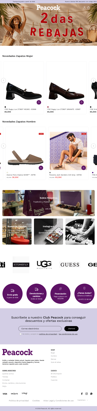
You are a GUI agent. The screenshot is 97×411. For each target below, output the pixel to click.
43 (60, 129)
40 (22, 64)
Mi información (56, 374)
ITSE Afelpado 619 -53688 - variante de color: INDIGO (39, 172)
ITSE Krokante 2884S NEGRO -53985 (53, 109)
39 (17, 64)
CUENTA (54, 370)
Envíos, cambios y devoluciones (14, 383)
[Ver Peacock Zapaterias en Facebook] (81, 393)
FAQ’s (4, 386)
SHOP (53, 350)
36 (2, 64)
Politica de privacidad (19, 400)
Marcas (53, 359)
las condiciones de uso (68, 334)
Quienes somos (8, 374)
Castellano (81, 400)
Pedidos (54, 377)
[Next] (93, 80)
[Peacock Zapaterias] (48, 7)
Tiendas (5, 377)
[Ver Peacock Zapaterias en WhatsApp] (91, 393)
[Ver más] (29, 102)
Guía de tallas (56, 362)
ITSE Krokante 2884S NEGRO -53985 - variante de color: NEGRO (39, 107)
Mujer (53, 353)
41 (27, 64)
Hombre (54, 356)
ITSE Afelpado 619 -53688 (49, 175)
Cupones (54, 380)
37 (7, 64)
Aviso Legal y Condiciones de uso (58, 400)
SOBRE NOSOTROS (9, 370)
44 (65, 129)
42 (15, 129)
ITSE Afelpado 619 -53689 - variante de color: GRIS (82, 172)
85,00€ (41, 112)
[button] (12, 7)
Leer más (48, 208)
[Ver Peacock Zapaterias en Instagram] (86, 393)
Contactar (6, 380)
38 (12, 64)
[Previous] (3, 80)
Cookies (36, 400)
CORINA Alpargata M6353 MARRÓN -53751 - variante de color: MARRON (81, 107)
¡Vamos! (71, 328)
